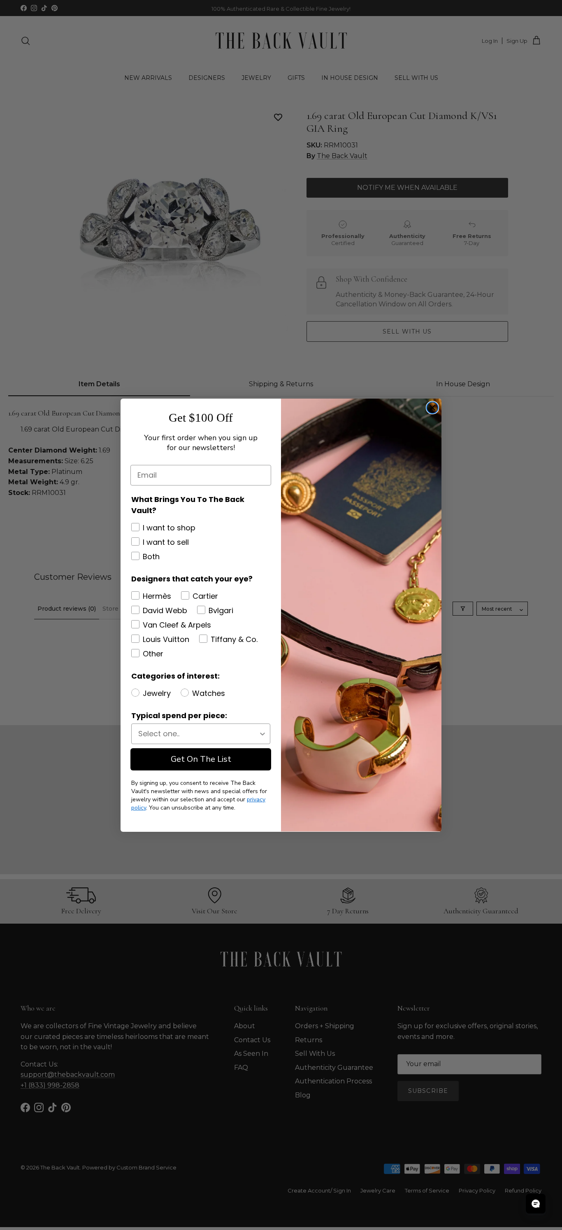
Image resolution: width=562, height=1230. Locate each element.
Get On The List (201, 759)
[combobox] (198, 734)
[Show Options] (262, 734)
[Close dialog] (432, 407)
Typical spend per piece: (179, 715)
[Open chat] (536, 1204)
